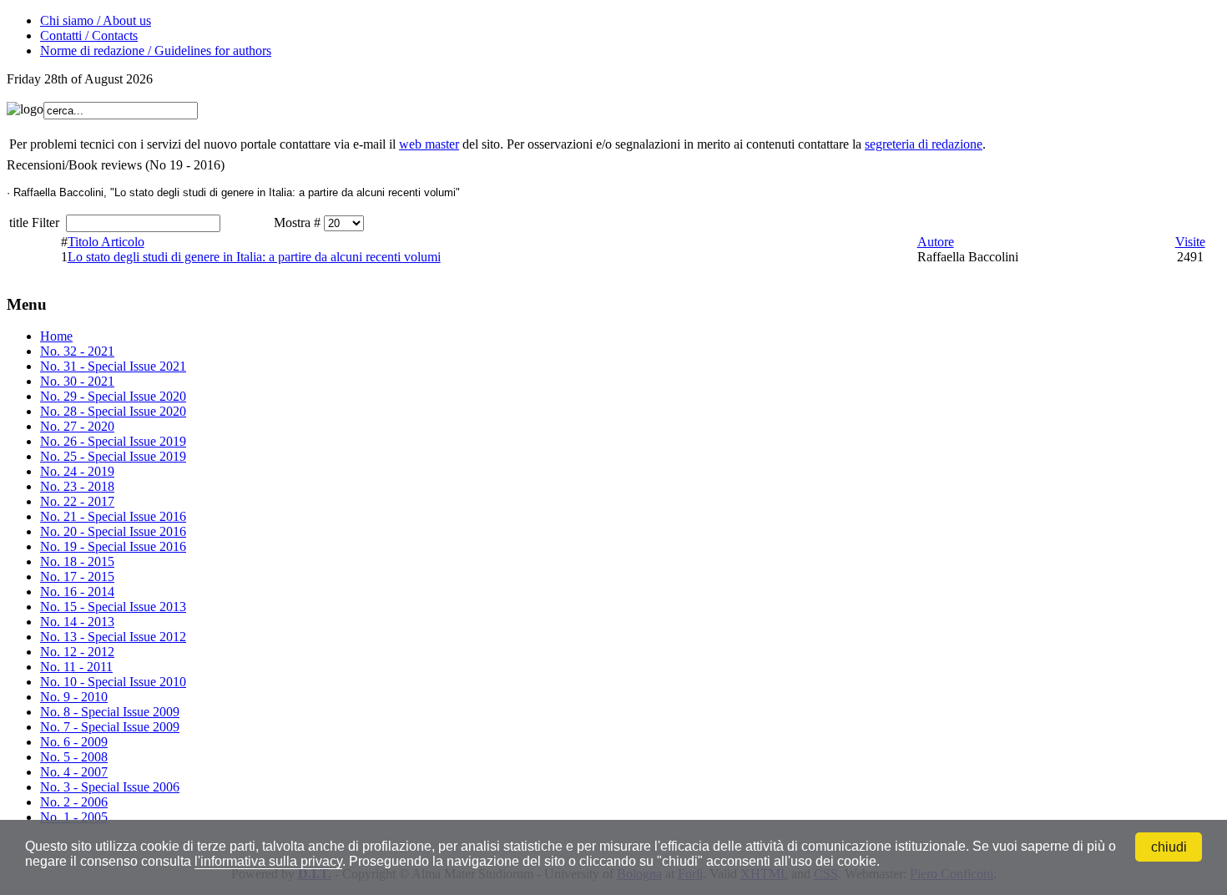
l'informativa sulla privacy (268, 861)
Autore (935, 242)
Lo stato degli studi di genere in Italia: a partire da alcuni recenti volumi (254, 257)
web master (429, 144)
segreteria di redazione (923, 144)
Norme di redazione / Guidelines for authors (155, 50)
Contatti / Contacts (89, 35)
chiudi (1169, 847)
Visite (1190, 242)
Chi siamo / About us (95, 20)
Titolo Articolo (106, 242)
